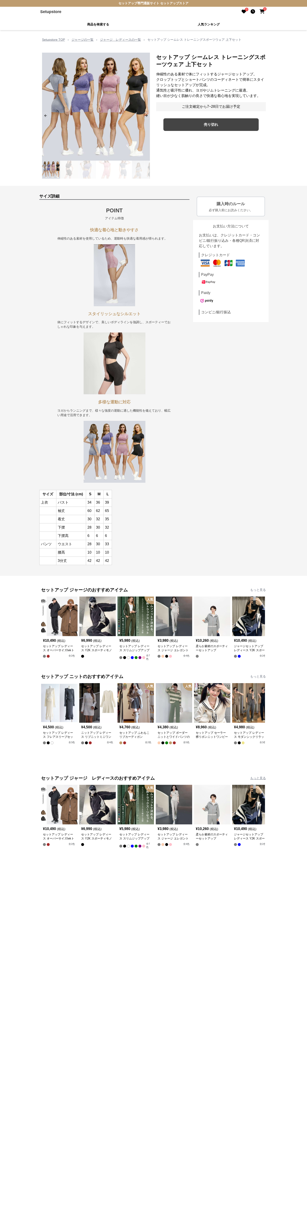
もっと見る (258, 590)
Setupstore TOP (53, 39)
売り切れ (211, 124)
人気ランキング (209, 24)
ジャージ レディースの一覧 (120, 39)
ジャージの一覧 (82, 39)
